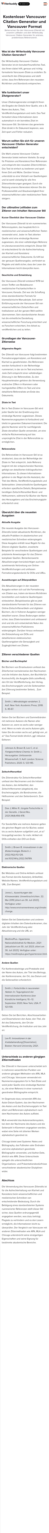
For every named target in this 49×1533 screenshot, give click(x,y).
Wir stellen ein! (24, 4)
